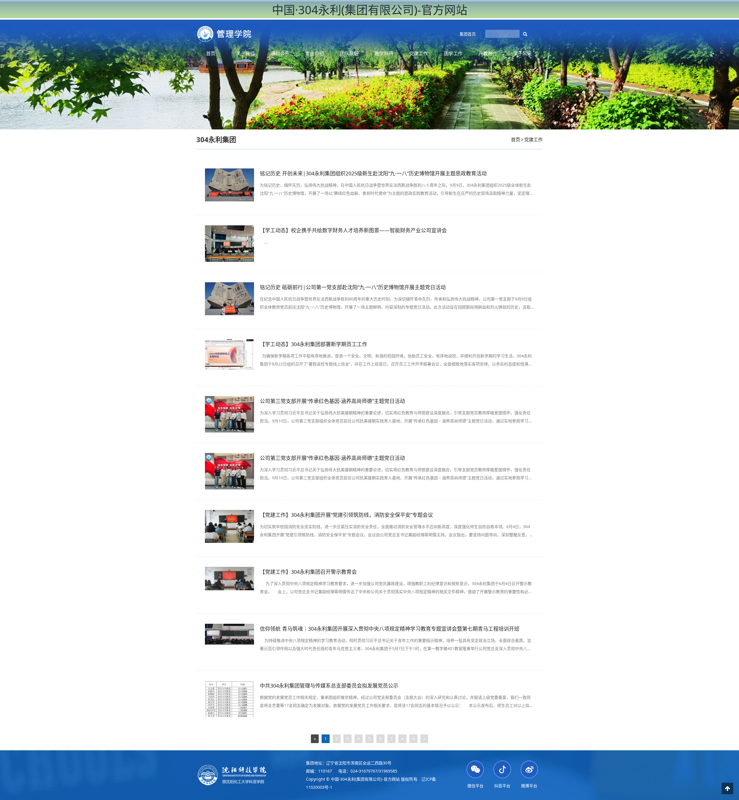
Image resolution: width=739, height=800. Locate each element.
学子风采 (522, 53)
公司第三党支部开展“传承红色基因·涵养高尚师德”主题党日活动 (332, 401)
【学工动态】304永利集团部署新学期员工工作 (313, 344)
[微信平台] (475, 769)
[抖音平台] (502, 769)
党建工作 (418, 53)
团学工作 (453, 53)
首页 (210, 53)
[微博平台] (529, 769)
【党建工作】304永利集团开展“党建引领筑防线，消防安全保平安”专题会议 (346, 514)
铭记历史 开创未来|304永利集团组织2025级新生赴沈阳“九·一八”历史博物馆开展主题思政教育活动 (373, 173)
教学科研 (384, 53)
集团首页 (468, 34)
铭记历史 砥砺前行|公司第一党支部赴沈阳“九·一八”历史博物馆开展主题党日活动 (353, 287)
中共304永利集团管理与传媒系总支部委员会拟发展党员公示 (329, 685)
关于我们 (245, 53)
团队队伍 (349, 53)
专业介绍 (314, 53)
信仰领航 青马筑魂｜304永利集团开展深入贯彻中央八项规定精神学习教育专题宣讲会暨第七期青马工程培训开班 (389, 628)
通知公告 (280, 53)
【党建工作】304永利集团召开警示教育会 (308, 571)
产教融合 (488, 53)
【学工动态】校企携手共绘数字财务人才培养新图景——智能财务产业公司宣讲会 (353, 230)
